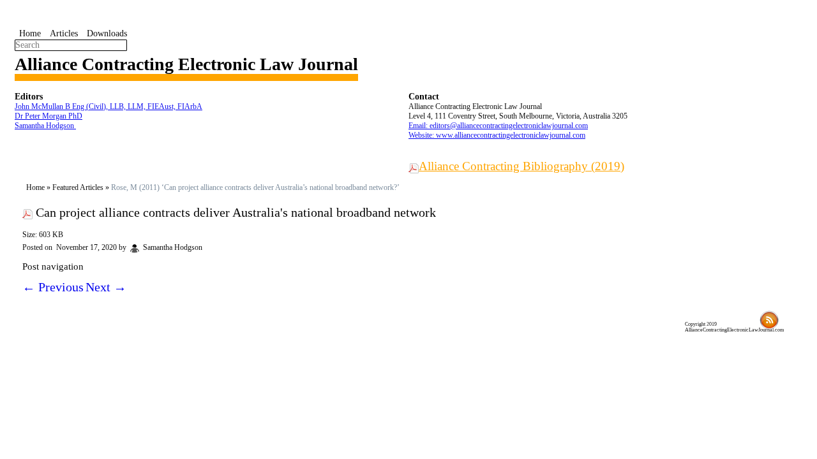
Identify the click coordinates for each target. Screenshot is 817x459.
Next (106, 287)
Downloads (107, 33)
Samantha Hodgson (45, 125)
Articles (64, 33)
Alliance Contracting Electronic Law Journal (186, 64)
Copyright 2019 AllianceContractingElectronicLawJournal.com (734, 327)
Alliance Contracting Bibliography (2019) (521, 166)
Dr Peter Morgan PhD (48, 116)
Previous (53, 287)
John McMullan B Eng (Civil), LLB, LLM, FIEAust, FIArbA (108, 106)
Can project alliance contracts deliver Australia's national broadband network (236, 212)
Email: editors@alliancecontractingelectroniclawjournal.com (498, 125)
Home (30, 33)
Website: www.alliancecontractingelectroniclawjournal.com (496, 135)
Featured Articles (77, 187)
